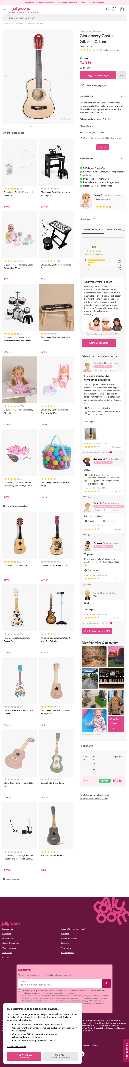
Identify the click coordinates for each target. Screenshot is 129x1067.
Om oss (5, 957)
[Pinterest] (82, 1054)
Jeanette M (99, 459)
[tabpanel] (38, 77)
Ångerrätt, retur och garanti (73, 929)
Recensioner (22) (92, 229)
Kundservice (7, 929)
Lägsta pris (104, 780)
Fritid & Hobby (9, 23)
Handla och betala (69, 938)
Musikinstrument (26, 23)
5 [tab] (43, 126)
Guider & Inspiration (11, 943)
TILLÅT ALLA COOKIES (24, 1056)
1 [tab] (31, 126)
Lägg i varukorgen (98, 75)
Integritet (65, 943)
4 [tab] (40, 126)
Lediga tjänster (67, 952)
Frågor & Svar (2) (115, 229)
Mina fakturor (8, 938)
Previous (5, 77)
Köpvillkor (6, 933)
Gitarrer (39, 23)
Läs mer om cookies (16, 1046)
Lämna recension (99, 342)
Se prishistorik (87, 67)
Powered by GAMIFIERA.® (92, 734)
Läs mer (102, 147)
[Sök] (5, 17)
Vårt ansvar (7, 952)
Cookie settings (9, 948)
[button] (4, 9)
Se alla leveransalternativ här (94, 798)
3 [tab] (37, 126)
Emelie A (97, 543)
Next (70, 77)
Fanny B (98, 195)
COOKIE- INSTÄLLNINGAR (60, 1056)
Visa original (89, 421)
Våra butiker (66, 948)
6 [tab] (46, 126)
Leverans (65, 933)
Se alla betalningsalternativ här (95, 795)
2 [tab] (34, 126)
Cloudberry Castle (90, 31)
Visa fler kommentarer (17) (97, 631)
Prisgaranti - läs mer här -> (96, 178)
